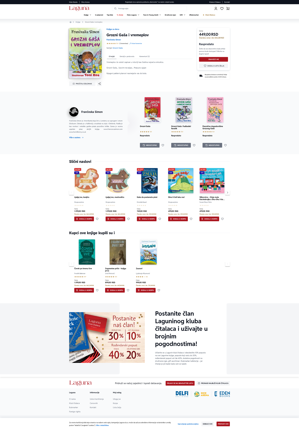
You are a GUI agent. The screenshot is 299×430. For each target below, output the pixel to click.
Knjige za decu (113, 29)
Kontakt (227, 2)
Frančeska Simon (114, 39)
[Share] (99, 83)
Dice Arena (85, 2)
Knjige (78, 22)
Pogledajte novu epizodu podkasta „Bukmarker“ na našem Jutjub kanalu (149, 2)
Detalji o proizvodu (127, 56)
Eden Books (73, 2)
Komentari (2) (144, 56)
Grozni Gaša (118, 48)
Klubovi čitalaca (214, 2)
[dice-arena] (201, 394)
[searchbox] (149, 8)
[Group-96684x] (222, 394)
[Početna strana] (80, 8)
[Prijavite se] (216, 8)
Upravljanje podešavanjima (188, 424)
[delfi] (182, 394)
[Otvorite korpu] (228, 8)
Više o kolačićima (102, 425)
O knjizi (112, 56)
